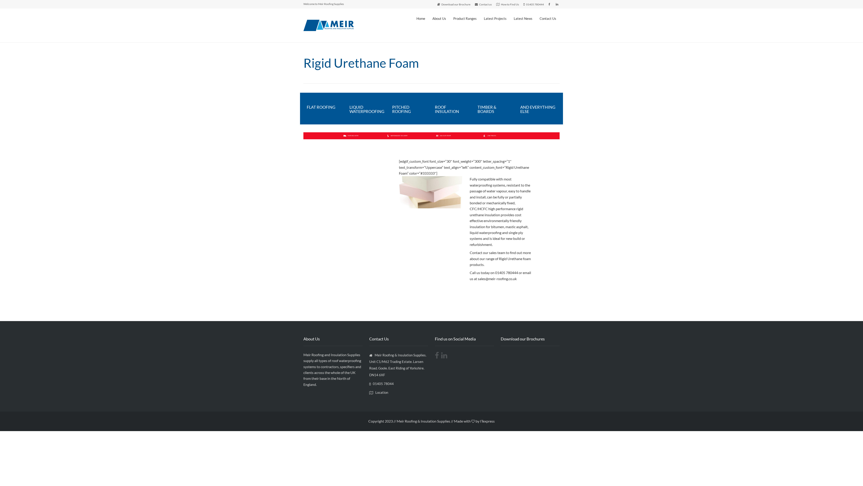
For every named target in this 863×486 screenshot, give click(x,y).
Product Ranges (465, 18)
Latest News (523, 18)
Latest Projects (495, 18)
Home (420, 18)
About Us (439, 18)
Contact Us (548, 18)
